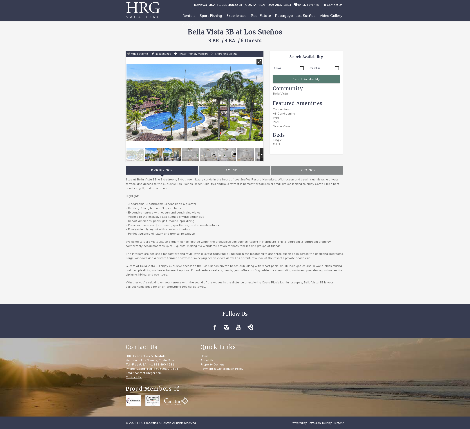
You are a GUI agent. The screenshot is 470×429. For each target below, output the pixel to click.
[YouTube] (239, 327)
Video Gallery (331, 15)
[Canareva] (133, 400)
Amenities (234, 170)
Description (162, 170)
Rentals (189, 15)
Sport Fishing (211, 15)
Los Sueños (305, 15)
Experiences (236, 15)
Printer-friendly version (192, 53)
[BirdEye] (250, 327)
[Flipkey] (152, 400)
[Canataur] (176, 400)
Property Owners (212, 364)
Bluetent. (338, 423)
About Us (207, 360)
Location (307, 170)
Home (204, 356)
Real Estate (261, 15)
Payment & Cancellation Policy (221, 368)
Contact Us (134, 377)
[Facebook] (215, 327)
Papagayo (284, 15)
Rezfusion (314, 423)
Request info (162, 53)
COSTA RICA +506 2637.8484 (268, 5)
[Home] (143, 10)
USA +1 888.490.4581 (225, 5)
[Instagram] (227, 327)
